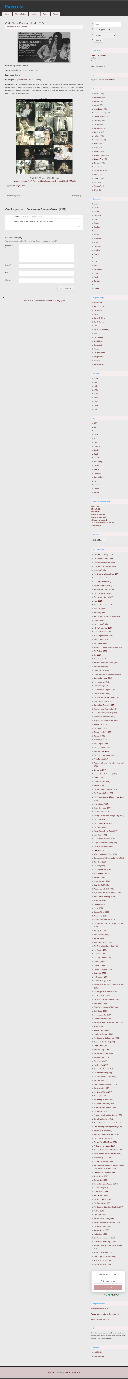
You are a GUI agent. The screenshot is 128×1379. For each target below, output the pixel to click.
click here (111, 80)
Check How (27, 300)
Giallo (96, 314)
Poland (96, 492)
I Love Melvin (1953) (101, 1192)
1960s (96, 398)
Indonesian (98, 239)
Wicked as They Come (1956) (104, 1146)
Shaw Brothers (99, 364)
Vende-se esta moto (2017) (103, 1253)
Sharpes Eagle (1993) (101, 812)
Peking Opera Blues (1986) (103, 1053)
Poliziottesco (98, 310)
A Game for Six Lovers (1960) (104, 920)
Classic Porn (98, 117)
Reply (80, 226)
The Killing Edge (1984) (102, 1226)
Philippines (98, 473)
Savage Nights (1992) (101, 1230)
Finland (96, 489)
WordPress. (76, 1373)
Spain (96, 435)
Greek (96, 231)
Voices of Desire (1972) (102, 1199)
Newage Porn (98, 159)
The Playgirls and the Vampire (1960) (107, 697)
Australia (97, 458)
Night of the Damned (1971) (104, 1069)
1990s (96, 386)
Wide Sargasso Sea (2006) (103, 636)
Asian (96, 105)
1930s (96, 409)
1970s (13, 186)
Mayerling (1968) (100, 570)
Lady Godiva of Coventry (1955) (105, 1084)
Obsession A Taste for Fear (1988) (106, 701)
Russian (97, 281)
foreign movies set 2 (98, 517)
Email (7, 272)
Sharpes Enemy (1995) (102, 578)
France (96, 431)
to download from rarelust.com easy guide (48, 300)
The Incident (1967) (101, 1188)
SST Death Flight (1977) (102, 981)
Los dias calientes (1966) (103, 1073)
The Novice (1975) (100, 1061)
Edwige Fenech (99, 353)
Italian (96, 219)
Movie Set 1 (95, 506)
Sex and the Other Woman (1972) (106, 1184)
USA (23, 186)
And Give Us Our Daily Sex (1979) (106, 1134)
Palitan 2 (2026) (99, 904)
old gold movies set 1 (99, 520)
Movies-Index (20, 14)
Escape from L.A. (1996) (102, 732)
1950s (96, 401)
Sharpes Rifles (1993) (101, 912)
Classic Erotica (99, 113)
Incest (96, 147)
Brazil (96, 454)
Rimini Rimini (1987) (101, 1176)
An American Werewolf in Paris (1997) (107, 1154)
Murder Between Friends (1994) (105, 1107)
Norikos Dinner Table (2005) (104, 1219)
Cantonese (97, 246)
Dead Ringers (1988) (101, 744)
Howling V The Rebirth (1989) (104, 1042)
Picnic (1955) (98, 908)
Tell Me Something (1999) (103, 628)
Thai (95, 262)
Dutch (96, 266)
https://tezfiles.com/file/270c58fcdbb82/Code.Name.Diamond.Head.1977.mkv (44, 181)
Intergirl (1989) (99, 620)
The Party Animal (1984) (102, 870)
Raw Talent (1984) (100, 1003)
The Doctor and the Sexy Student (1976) (108, 1207)
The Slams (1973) (100, 728)
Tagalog (96, 254)
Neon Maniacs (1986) (101, 935)
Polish (96, 277)
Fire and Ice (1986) (100, 1111)
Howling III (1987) (100, 931)
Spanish (97, 208)
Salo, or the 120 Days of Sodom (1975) (108, 616)
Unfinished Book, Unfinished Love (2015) (108, 1023)
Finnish (96, 242)
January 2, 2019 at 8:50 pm (31, 217)
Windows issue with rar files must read (105, 1314)
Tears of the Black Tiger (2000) (105, 1242)
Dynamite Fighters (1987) (103, 586)
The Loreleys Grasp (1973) (103, 597)
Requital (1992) (99, 877)
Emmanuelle (98, 337)
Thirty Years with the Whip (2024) (106, 1007)
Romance (97, 163)
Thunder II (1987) (100, 965)
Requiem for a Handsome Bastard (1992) (108, 647)
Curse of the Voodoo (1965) (103, 559)
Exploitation (98, 303)
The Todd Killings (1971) (102, 1203)
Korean (96, 289)
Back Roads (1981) (101, 1195)
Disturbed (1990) (100, 736)
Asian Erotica (98, 109)
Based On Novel (100, 318)
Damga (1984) (99, 1080)
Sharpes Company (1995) (103, 678)
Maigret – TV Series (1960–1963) (106, 720)
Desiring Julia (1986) (101, 1096)
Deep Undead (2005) (101, 639)
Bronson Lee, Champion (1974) (105, 589)
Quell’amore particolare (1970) (104, 1238)
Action (96, 94)
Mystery (97, 151)
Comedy (97, 121)
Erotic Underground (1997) (103, 1019)
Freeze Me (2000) (100, 850)
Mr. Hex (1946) (99, 1211)
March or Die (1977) (101, 1065)
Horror (96, 144)
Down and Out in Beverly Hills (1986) (107, 1222)
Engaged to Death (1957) (103, 969)
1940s (96, 405)
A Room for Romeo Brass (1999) (105, 854)
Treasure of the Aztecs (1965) (104, 562)
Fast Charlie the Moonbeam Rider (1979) (108, 674)
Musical (96, 349)
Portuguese (98, 269)
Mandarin (97, 250)
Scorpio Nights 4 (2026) (102, 1260)
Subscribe (108, 1287)
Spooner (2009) (99, 866)
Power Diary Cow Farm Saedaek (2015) (108, 1123)
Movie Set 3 (95, 512)
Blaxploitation (98, 345)
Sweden (96, 450)
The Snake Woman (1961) (103, 846)
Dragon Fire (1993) (100, 643)
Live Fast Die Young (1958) (103, 555)
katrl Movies (98, 1352)
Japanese (97, 215)
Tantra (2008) (98, 778)
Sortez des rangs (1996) (102, 808)
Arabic (96, 258)
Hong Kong (98, 462)
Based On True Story (101, 330)
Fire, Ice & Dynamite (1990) (104, 1104)
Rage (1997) (77, 196)
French (96, 212)
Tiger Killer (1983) (100, 1215)
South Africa (98, 477)
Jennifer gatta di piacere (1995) (105, 1256)
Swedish (97, 227)
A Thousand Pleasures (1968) (104, 717)
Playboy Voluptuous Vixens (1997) (106, 663)
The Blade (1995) (100, 827)
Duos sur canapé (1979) (102, 751)
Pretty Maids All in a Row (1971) (105, 831)
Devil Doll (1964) (100, 609)
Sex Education (99, 171)
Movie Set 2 (95, 509)
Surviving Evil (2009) (101, 885)
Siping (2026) (98, 1026)
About (55, 14)
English (19, 186)
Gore (95, 326)
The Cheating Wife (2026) (103, 1138)
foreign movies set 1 (98, 514)
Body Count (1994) (100, 1011)
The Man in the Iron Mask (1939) (105, 789)
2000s (96, 382)
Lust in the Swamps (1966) (103, 1034)
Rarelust (14, 7)
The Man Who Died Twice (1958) (105, 1142)
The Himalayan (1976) (102, 682)
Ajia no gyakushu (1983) (102, 1015)
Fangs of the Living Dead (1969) (105, 843)
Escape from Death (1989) (103, 1161)
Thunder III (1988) (100, 954)
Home (7, 14)
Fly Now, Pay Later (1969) (103, 1157)
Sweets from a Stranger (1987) (105, 709)
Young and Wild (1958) (102, 670)
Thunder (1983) (99, 961)
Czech (96, 273)
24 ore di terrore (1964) (102, 881)
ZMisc (96, 190)
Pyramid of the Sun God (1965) (105, 566)
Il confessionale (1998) (102, 782)
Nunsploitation (99, 357)
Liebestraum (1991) (101, 835)
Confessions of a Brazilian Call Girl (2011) (109, 858)
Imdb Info (22, 79)
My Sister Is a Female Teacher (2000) (107, 893)
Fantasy (97, 136)
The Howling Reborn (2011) (103, 823)
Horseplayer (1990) (100, 740)
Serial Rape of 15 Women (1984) (105, 992)
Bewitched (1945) (100, 973)
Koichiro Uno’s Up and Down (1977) (106, 999)
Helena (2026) (99, 785)
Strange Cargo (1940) (101, 1030)
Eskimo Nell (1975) (100, 1180)
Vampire (97, 360)
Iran (95, 481)
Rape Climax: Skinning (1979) (104, 897)
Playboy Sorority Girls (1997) (104, 889)
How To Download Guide (100, 1308)
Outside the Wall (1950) (102, 1264)
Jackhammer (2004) (101, 977)
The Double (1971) (100, 819)
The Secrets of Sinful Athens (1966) (107, 1038)
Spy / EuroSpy (99, 306)
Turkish (96, 285)
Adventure (97, 97)
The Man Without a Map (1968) (105, 1077)
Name (8, 265)
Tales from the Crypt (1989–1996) (103, 523)
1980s (96, 390)
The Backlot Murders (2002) (104, 755)
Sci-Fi (96, 167)
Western (97, 186)
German (96, 223)
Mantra (67, 1373)
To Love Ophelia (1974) (102, 996)
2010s (96, 378)
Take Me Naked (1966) (102, 693)
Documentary (98, 128)
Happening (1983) (100, 659)
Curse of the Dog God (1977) (104, 705)
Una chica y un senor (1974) (104, 1100)
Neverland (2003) (100, 770)
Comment (8, 246)
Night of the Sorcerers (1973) (104, 605)
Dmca (45, 14)
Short (96, 174)
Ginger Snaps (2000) (101, 1046)
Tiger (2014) (98, 601)
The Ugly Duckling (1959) (103, 593)
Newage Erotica (99, 155)
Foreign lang (98, 140)
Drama (96, 132)
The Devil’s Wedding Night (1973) (106, 946)
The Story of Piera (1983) (103, 1092)
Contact (34, 14)
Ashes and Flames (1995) (103, 942)
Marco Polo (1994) (100, 900)
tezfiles (94, 61)
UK (95, 439)
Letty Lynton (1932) (101, 624)
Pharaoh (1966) (99, 613)
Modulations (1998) (100, 1234)
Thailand (97, 446)
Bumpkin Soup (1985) (101, 1050)
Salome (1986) (99, 938)
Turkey (96, 485)
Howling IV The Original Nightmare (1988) (109, 1150)
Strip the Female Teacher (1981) (105, 774)
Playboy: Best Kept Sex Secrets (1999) (108, 1115)
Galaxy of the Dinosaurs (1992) (105, 1172)
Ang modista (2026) (101, 666)
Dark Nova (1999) (100, 862)
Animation (97, 101)
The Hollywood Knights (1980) (104, 690)
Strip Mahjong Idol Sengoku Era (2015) (108, 1127)
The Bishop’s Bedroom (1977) (104, 839)
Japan (96, 442)
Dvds (95, 333)
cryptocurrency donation (100, 1319)
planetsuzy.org (99, 1356)
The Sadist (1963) (13, 196)
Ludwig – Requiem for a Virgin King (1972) (109, 816)
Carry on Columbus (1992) (103, 632)
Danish (96, 235)
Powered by (102, 1295)
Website (8, 280)
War (95, 182)
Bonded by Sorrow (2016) (103, 1131)
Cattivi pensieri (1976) (101, 1088)
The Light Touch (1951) (102, 747)
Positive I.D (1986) (100, 916)
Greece (96, 469)
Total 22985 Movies (98, 55)
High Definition (99, 322)
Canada (96, 466)
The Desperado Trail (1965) (103, 793)
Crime (24, 27)
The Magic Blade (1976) (102, 582)
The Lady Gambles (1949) (103, 958)
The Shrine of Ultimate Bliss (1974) (106, 574)
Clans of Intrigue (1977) (102, 686)
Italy (95, 427)
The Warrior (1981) (100, 950)
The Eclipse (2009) (100, 651)
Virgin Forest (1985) (101, 759)
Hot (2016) (97, 655)
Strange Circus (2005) (101, 724)
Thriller (96, 178)
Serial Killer (98, 341)
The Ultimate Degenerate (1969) (105, 713)
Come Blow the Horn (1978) (104, 1119)
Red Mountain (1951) (101, 1057)
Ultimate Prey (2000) (101, 873)
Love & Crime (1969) (101, 804)
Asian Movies (96, 525)
